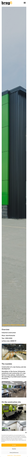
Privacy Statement (17, 455)
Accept (14, 445)
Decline (14, 448)
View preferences (14, 452)
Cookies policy (10, 455)
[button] (26, 432)
